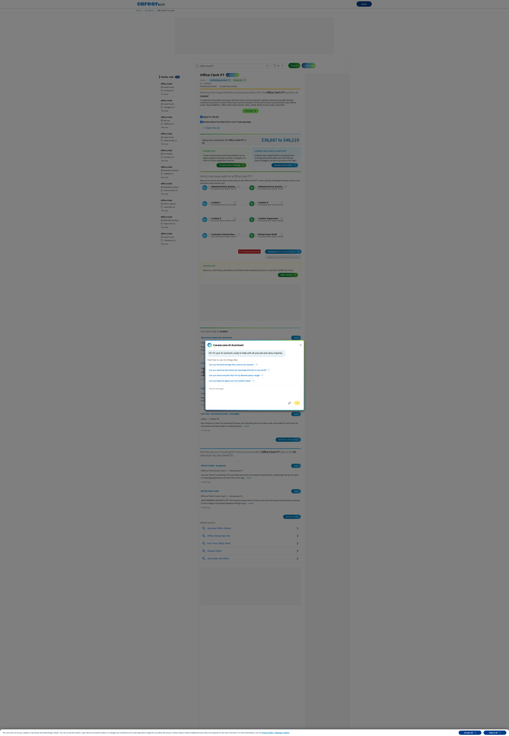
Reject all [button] (493, 732)
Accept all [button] (468, 732)
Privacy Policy (268, 732)
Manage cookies (282, 732)
